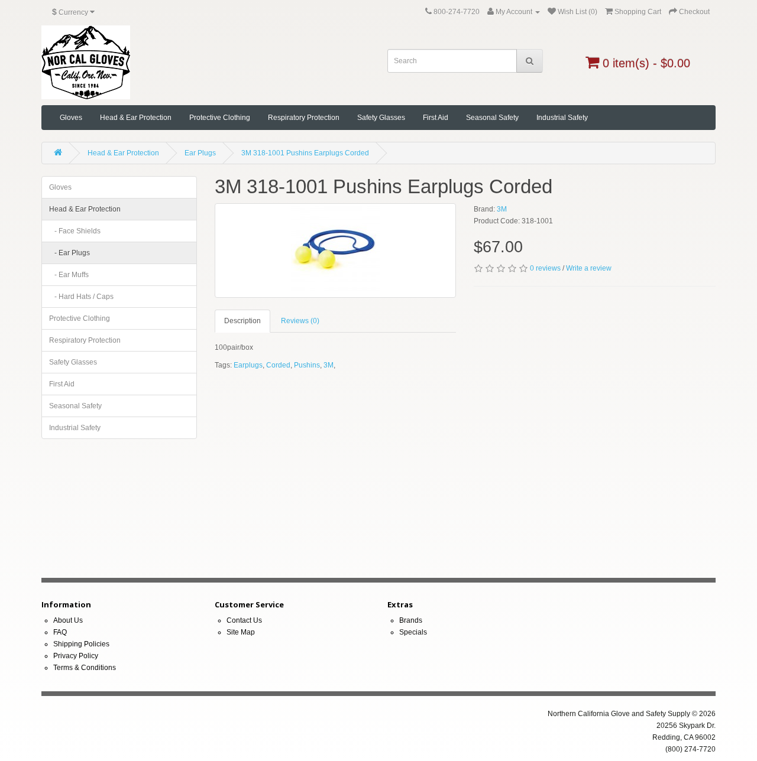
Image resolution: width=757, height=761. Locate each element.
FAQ (60, 632)
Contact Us (244, 620)
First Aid (435, 117)
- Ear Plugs (69, 253)
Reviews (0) (300, 321)
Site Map (241, 632)
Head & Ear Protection (136, 117)
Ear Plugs (200, 153)
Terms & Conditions (84, 668)
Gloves (71, 117)
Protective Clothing (219, 117)
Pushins (307, 365)
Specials (413, 632)
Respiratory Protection (303, 117)
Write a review (589, 268)
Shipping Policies (81, 644)
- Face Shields (75, 231)
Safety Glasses (381, 117)
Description (242, 321)
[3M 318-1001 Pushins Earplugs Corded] (336, 250)
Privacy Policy (75, 656)
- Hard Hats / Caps (81, 296)
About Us (68, 620)
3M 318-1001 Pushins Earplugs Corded (305, 153)
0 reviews (545, 268)
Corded (278, 365)
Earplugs (248, 365)
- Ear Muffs (69, 275)
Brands (410, 620)
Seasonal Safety (492, 117)
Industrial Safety (562, 117)
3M (502, 209)
